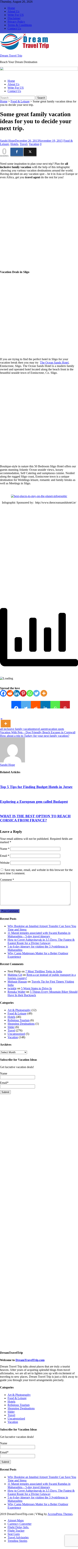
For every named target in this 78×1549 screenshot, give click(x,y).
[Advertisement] (39, 225)
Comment (7, 879)
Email (4, 855)
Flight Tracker (16, 1530)
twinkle (12, 988)
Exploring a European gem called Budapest (34, 802)
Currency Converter (19, 1523)
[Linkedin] (16, 693)
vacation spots (55, 729)
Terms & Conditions (20, 25)
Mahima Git (15, 974)
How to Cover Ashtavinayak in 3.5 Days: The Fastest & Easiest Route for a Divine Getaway (41, 941)
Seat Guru (14, 1534)
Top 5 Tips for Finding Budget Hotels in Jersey (36, 787)
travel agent (40, 729)
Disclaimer (14, 18)
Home (11, 8)
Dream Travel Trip (11, 55)
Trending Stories (17, 1540)
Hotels (14, 144)
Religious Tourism (19, 1020)
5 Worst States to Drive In (36, 988)
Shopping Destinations (21, 1023)
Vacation (34, 144)
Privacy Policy (16, 21)
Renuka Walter (16, 991)
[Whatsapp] (30, 693)
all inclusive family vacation (16, 729)
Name (4, 848)
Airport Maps (16, 1520)
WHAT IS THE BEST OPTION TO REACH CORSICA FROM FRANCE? (35, 818)
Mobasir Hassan (17, 981)
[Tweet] (30, 152)
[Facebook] (3, 693)
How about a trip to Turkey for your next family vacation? (34, 735)
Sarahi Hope (7, 140)
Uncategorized (16, 1033)
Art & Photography (19, 1010)
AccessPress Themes (60, 1514)
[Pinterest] (23, 693)
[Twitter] (36, 693)
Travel (23, 144)
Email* (4, 1452)
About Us (13, 11)
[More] (44, 693)
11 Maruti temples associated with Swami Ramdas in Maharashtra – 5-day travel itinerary (39, 934)
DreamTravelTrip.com (30, 1360)
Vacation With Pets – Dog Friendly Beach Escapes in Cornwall (37, 732)
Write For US (16, 14)
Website (4, 862)
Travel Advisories (18, 1537)
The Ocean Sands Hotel (54, 362)
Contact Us (14, 28)
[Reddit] (10, 693)
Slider (11, 1027)
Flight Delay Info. (18, 1527)
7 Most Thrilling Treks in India (43, 971)
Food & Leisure (20, 101)
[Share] (16, 152)
